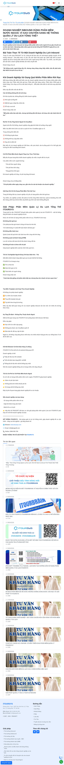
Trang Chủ (6, 22)
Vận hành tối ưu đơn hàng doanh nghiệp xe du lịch (17, 751)
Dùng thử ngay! (6, 762)
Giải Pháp (37, 708)
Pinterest (33, 42)
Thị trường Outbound (10, 733)
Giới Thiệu (37, 706)
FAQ (35, 714)
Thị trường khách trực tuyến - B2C (14, 739)
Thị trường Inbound (10, 731)
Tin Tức (12, 22)
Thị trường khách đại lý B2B (12, 741)
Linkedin (25, 42)
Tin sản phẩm (20, 22)
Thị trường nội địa (9, 736)
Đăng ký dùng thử (39, 724)
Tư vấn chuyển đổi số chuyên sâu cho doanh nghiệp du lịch (17, 756)
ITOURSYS (30, 434)
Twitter (17, 42)
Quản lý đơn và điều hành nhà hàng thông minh (16, 747)
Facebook (8, 42)
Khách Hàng (37, 711)
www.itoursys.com (15, 424)
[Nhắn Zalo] (61, 757)
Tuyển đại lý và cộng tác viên (42, 722)
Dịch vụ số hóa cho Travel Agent (13, 759)
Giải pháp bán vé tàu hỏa (11, 744)
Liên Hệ (36, 716)
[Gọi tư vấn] (61, 762)
